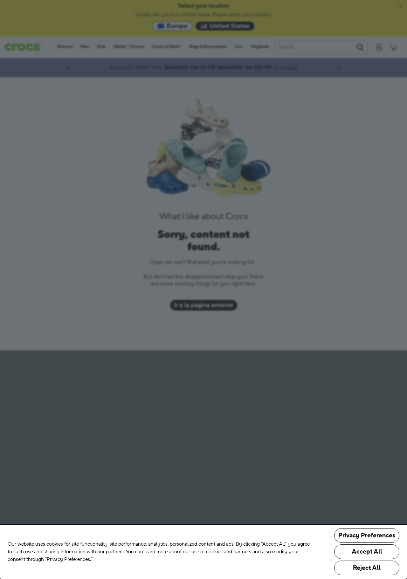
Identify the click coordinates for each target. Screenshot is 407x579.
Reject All (367, 568)
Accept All (367, 552)
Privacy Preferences (366, 535)
